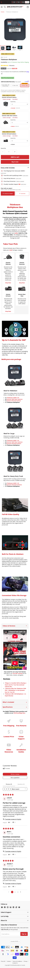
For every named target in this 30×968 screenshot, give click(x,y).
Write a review (15, 774)
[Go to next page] (21, 892)
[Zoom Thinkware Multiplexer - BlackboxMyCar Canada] (15, 29)
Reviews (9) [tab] (9, 784)
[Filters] (8, 789)
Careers (9, 961)
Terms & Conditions (17, 961)
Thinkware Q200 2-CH (13, 397)
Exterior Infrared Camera (14, 443)
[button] (4, 65)
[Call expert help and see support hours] (13, 2)
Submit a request (20, 181)
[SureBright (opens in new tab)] (27, 82)
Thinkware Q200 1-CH (13, 440)
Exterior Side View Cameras (14, 442)
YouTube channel (17, 673)
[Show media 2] (8, 48)
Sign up (24, 934)
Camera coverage (7, 99)
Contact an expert (8, 193)
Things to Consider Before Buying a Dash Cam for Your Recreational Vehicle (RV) (15, 684)
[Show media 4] (20, 48)
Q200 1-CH (16, 483)
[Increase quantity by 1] (15, 152)
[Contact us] (22, 2)
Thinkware (10, 483)
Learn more (3, 173)
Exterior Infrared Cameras (14, 484)
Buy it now (15, 162)
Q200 (16, 233)
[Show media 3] (14, 48)
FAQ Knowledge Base (19, 713)
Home (2, 12)
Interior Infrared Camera (14, 401)
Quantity (12, 101)
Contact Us (15, 963)
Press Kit (3, 961)
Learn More (15, 99)
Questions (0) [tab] (21, 784)
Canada (14, 941)
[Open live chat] (27, 2)
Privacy (25, 961)
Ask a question (15, 777)
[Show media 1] (2, 48)
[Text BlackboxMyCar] (18, 2)
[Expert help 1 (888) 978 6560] (13, 2)
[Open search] (4, 789)
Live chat (23, 193)
